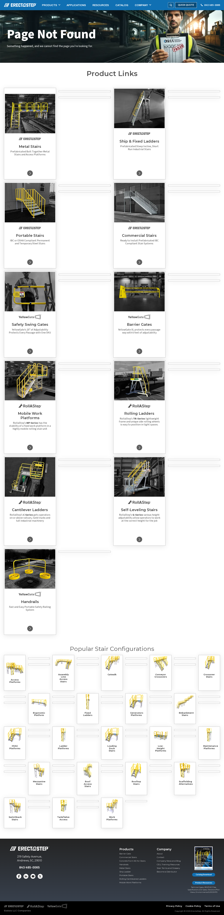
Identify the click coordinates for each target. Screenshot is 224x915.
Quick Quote (186, 5)
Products (49, 5)
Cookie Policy (193, 906)
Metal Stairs (124, 868)
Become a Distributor (167, 871)
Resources (100, 5)
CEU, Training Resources (168, 864)
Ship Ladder (125, 871)
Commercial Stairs (128, 857)
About (160, 853)
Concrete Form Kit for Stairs (132, 861)
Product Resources (203, 882)
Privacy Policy (174, 906)
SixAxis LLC (10, 910)
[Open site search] (171, 5)
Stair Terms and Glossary (168, 868)
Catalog (121, 5)
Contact (160, 857)
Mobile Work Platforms (130, 882)
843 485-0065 (212, 5)
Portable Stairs (126, 875)
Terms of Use (212, 906)
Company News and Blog (169, 861)
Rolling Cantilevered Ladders (132, 879)
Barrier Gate (125, 853)
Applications (76, 5)
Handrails (123, 864)
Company (141, 5)
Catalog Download (204, 874)
